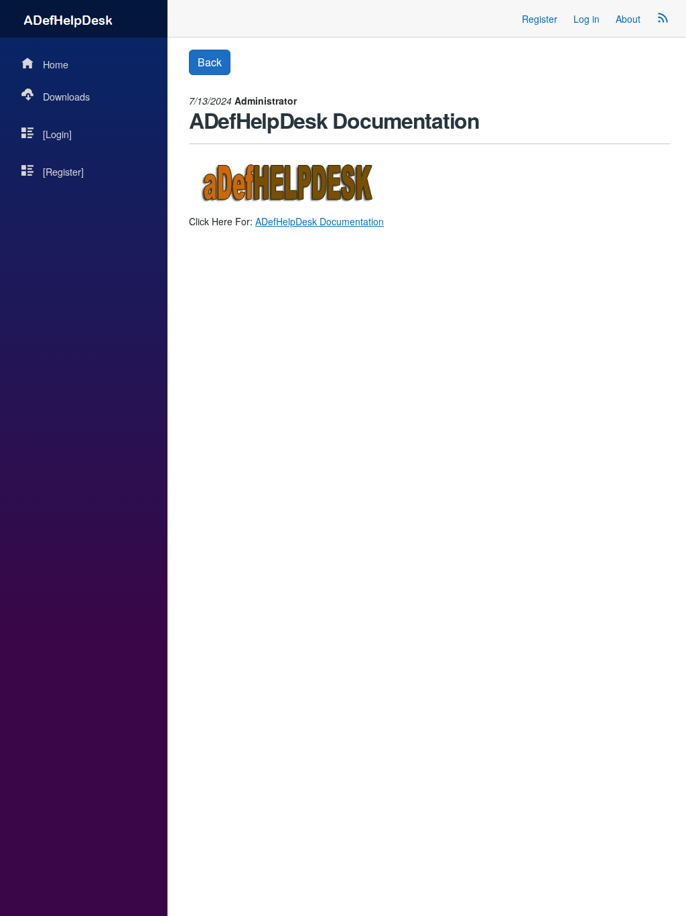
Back (210, 62)
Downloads (66, 96)
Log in (586, 18)
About (628, 18)
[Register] (63, 171)
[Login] (57, 134)
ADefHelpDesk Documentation (319, 221)
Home (55, 64)
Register (539, 18)
